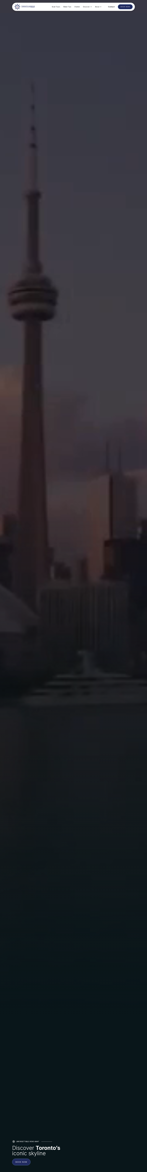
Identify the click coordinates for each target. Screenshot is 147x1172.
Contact (111, 7)
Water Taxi (67, 7)
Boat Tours (56, 7)
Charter (77, 7)
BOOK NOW (125, 7)
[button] (87, 6)
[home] (24, 7)
